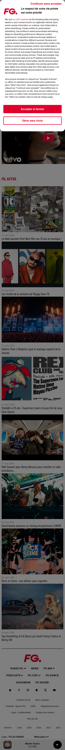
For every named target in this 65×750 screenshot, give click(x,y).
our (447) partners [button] (20, 19)
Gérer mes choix (32, 120)
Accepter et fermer (32, 109)
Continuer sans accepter (46, 3)
